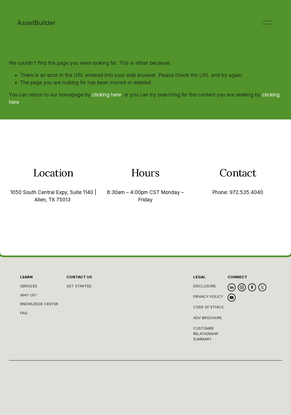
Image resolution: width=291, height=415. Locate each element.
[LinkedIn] (232, 287)
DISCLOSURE (204, 286)
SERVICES (28, 286)
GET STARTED (79, 286)
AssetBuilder (36, 22)
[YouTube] (232, 298)
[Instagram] (242, 287)
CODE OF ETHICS (208, 307)
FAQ (23, 313)
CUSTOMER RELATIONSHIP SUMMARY (206, 333)
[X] (262, 287)
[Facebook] (252, 287)
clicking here (106, 95)
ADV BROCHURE (207, 317)
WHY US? (28, 295)
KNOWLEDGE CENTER (39, 304)
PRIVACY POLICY (208, 296)
